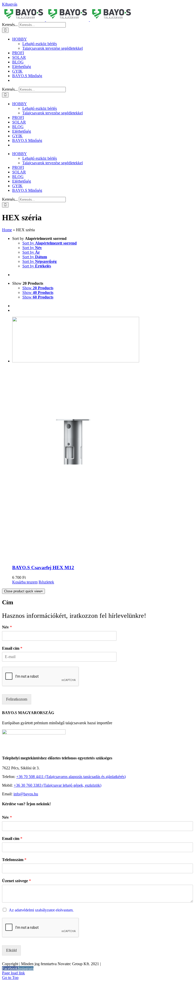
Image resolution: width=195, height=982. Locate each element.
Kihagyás (9, 4)
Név (7, 627)
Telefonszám (14, 859)
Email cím (12, 648)
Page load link (13, 973)
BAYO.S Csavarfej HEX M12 (43, 567)
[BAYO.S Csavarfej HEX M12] (102, 438)
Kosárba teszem (25, 582)
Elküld (11, 950)
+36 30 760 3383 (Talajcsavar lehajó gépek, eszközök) (57, 785)
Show (37, 288)
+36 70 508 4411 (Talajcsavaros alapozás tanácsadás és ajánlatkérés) (71, 776)
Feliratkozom (16, 699)
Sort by (49, 243)
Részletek (46, 582)
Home (7, 230)
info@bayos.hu (25, 794)
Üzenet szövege (16, 881)
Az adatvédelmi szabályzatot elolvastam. (41, 910)
